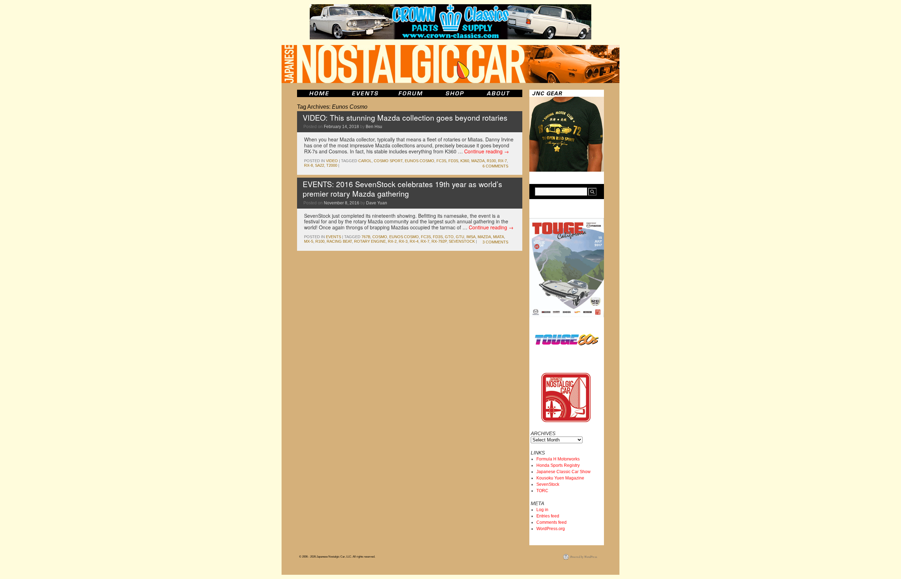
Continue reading (486, 151)
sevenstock (462, 241)
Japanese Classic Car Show (563, 471)
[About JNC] (498, 93)
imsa (470, 237)
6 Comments (495, 166)
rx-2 (392, 241)
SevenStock (547, 484)
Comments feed (551, 522)
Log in (542, 509)
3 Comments (495, 242)
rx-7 (502, 161)
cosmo (379, 237)
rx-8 (308, 165)
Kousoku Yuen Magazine (560, 478)
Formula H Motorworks (558, 459)
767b (365, 237)
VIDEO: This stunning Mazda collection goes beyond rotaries (405, 117)
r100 (491, 161)
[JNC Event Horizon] (365, 93)
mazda (478, 161)
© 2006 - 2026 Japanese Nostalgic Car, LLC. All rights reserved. (337, 556)
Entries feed (547, 516)
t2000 (331, 165)
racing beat (339, 241)
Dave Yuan (376, 203)
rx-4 (414, 241)
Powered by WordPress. (584, 557)
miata (498, 237)
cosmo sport (388, 161)
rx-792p (439, 241)
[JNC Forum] (411, 93)
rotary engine (370, 241)
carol (365, 161)
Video (332, 161)
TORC (542, 490)
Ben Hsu (374, 126)
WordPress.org (550, 528)
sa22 (319, 165)
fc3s (441, 161)
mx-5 (308, 241)
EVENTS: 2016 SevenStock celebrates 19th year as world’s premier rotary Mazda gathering (402, 189)
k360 (464, 161)
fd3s (453, 161)
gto (449, 237)
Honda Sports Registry (558, 465)
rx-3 (403, 241)
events (333, 237)
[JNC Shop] (454, 93)
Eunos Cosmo (419, 161)
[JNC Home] (319, 93)
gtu (460, 237)
